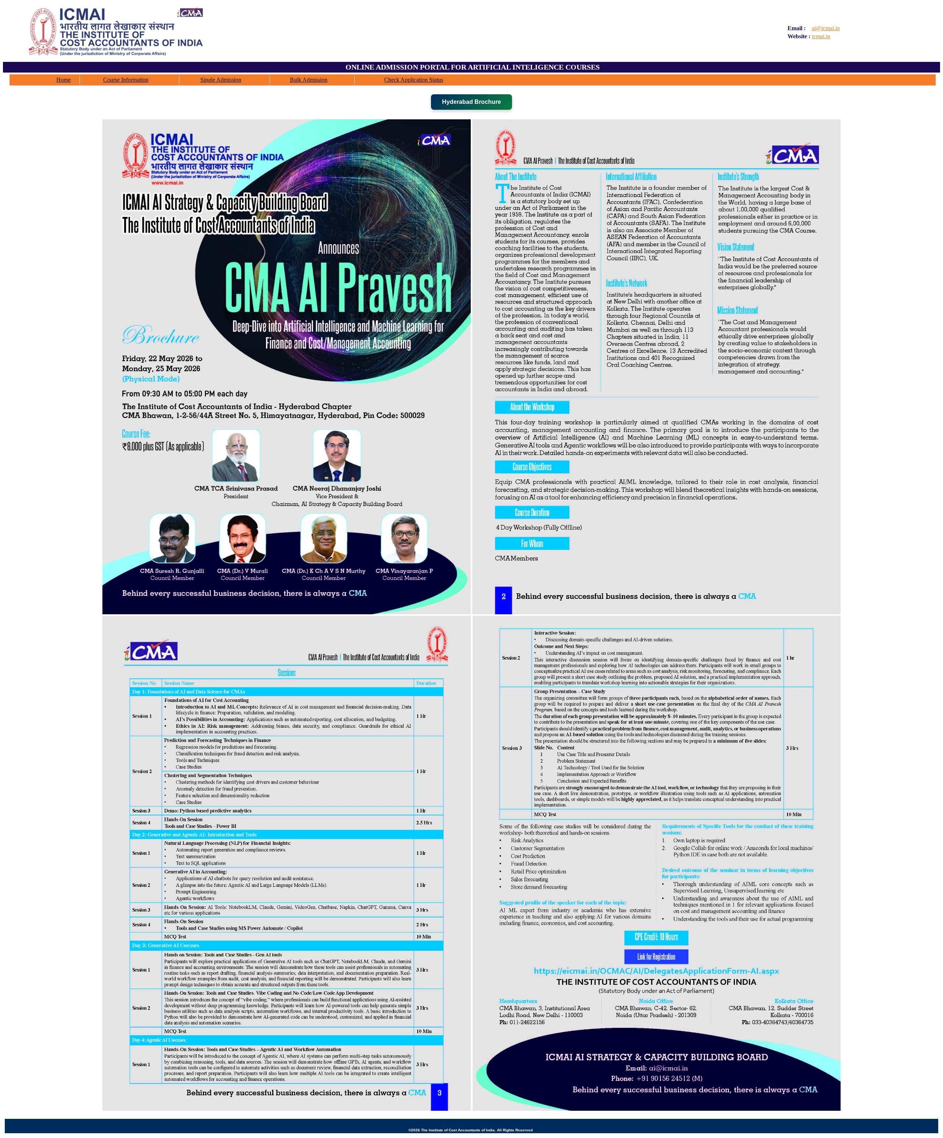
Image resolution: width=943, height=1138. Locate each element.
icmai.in (821, 36)
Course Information (125, 80)
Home (63, 80)
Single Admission (220, 80)
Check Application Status (413, 80)
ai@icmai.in (826, 28)
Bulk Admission (308, 80)
